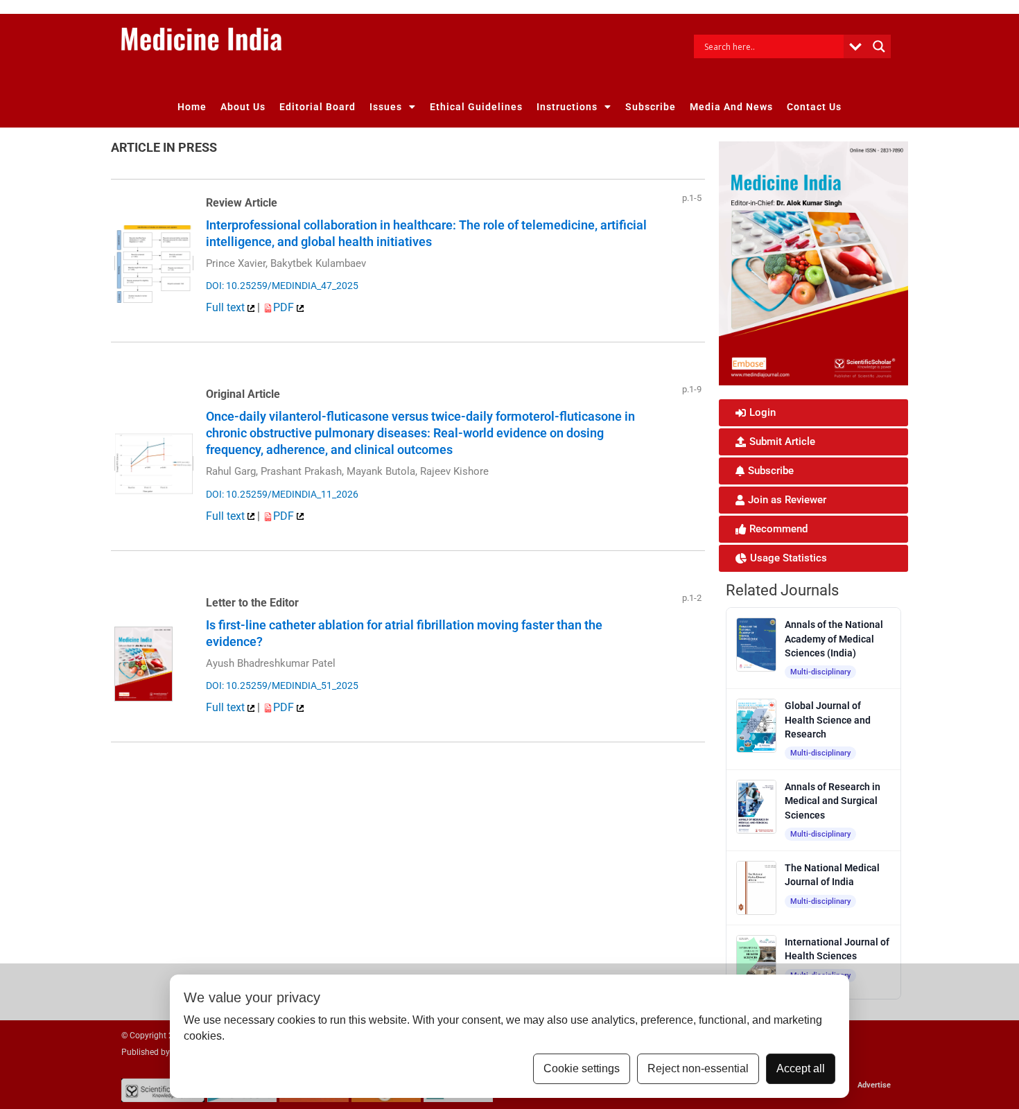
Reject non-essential (698, 1068)
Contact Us (814, 106)
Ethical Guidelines (476, 106)
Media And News (731, 106)
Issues (385, 106)
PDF (285, 307)
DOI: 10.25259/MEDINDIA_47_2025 (282, 285)
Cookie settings (581, 1068)
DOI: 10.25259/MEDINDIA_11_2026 (282, 494)
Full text (226, 307)
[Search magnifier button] (879, 46)
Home (192, 106)
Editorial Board (317, 106)
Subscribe (650, 106)
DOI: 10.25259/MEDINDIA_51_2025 (282, 685)
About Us (242, 106)
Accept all (800, 1068)
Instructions (567, 106)
